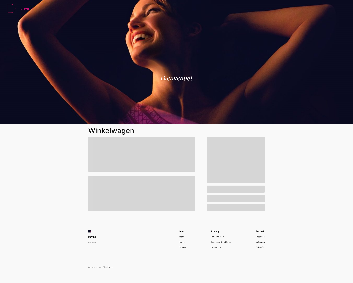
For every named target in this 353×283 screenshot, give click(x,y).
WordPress (107, 267)
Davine (26, 8)
